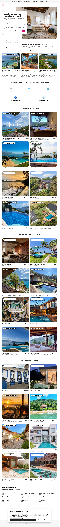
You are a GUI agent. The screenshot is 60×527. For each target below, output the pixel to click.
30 (19, 45)
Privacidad (27, 525)
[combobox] (14, 23)
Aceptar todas (16, 519)
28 (15, 45)
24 (6, 45)
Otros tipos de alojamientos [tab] (7, 489)
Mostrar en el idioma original (41, 1)
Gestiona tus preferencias (43, 519)
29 (17, 45)
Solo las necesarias (29, 519)
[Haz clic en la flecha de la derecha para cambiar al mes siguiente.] (19, 30)
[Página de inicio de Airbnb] (5, 5)
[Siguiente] (32, 50)
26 (10, 45)
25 (8, 45)
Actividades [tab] (17, 489)
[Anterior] (27, 50)
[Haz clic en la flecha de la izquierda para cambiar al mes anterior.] (6, 30)
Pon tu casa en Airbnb (51, 5)
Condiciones (32, 525)
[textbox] (9, 27)
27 (13, 45)
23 (19, 42)
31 (6, 47)
